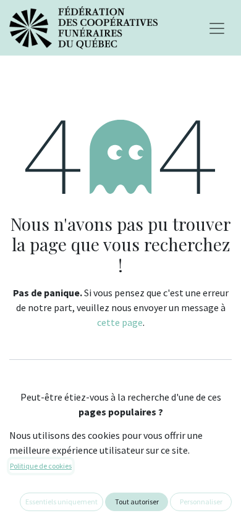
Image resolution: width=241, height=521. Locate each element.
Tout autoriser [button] (137, 501)
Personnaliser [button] (201, 501)
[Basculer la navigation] (217, 27)
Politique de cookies (41, 465)
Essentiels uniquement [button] (61, 501)
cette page (120, 322)
